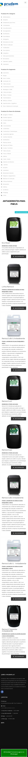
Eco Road (6, 243)
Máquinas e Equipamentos (9, 175)
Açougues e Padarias (8, 114)
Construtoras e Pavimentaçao (10, 131)
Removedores (5, 58)
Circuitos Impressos (7, 120)
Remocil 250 (7, 450)
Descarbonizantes (7, 28)
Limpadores (6, 53)
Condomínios (6, 128)
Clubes (4, 123)
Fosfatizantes (6, 47)
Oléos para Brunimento (8, 56)
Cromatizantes (6, 25)
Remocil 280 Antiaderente (12, 498)
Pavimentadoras (7, 97)
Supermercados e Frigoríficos (10, 103)
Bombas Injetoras (7, 117)
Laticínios (5, 164)
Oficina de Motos (7, 92)
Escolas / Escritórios (8, 148)
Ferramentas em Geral (8, 86)
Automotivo (6, 72)
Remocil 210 (7, 401)
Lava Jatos (5, 167)
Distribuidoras (6, 139)
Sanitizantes (6, 64)
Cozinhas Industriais (7, 137)
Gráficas (5, 156)
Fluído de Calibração (8, 44)
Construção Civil (6, 81)
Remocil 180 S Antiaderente (13, 338)
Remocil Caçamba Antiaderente (9, 630)
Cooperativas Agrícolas (8, 134)
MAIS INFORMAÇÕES (19, 256)
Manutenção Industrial (8, 173)
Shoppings (5, 192)
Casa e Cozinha (6, 78)
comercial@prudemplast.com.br (8, 708)
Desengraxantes (7, 31)
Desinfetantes (6, 33)
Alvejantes (5, 19)
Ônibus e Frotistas (7, 95)
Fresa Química (6, 50)
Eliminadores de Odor (8, 42)
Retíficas (5, 187)
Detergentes (6, 39)
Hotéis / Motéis (6, 159)
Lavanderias (6, 170)
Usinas (4, 195)
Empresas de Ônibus (7, 145)
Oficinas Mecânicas (7, 181)
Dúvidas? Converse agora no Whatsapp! (14, 753)
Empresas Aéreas (7, 142)
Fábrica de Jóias (7, 84)
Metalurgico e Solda (7, 89)
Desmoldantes (6, 36)
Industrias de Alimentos (8, 162)
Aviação (5, 75)
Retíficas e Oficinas (7, 100)
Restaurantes (6, 184)
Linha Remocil (8, 287)
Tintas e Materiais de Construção (10, 106)
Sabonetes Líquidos (7, 61)
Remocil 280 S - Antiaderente (14, 563)
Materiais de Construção (8, 178)
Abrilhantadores (6, 17)
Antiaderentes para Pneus (9, 22)
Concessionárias (7, 125)
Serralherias (5, 189)
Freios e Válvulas (7, 153)
